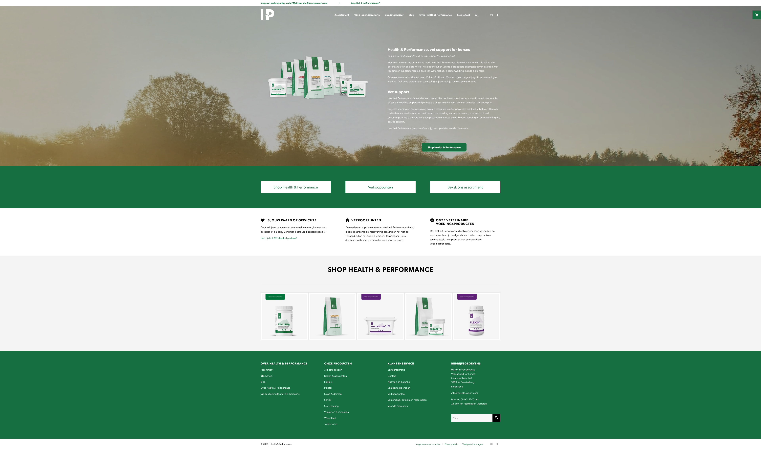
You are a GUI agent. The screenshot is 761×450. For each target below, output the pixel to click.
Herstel (328, 387)
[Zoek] (476, 15)
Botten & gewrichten (335, 375)
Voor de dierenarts (398, 405)
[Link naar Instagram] (491, 15)
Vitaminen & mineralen (336, 411)
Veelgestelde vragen (399, 387)
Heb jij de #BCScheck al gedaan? (279, 238)
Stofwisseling (331, 405)
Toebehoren (330, 423)
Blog (263, 381)
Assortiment (267, 369)
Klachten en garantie (399, 381)
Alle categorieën (333, 369)
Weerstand (330, 418)
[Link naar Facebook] (497, 15)
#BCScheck (267, 375)
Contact (392, 375)
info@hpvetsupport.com (315, 2)
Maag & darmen (333, 393)
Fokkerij (328, 381)
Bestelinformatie (396, 369)
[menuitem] (342, 15)
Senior (327, 399)
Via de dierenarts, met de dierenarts (280, 393)
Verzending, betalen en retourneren (407, 399)
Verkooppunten (396, 393)
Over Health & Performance (275, 387)
